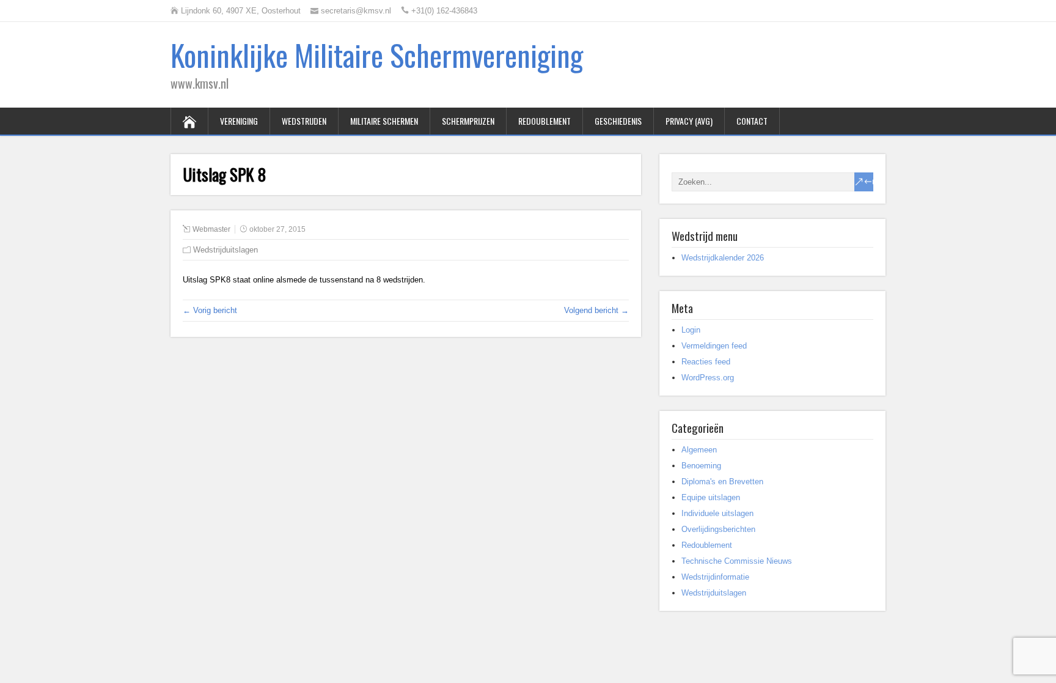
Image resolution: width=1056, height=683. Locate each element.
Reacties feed (705, 361)
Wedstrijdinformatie (715, 576)
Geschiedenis (618, 120)
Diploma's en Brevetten (722, 481)
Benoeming (701, 465)
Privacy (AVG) (689, 120)
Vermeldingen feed (714, 345)
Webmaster (211, 229)
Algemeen (699, 449)
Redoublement (544, 120)
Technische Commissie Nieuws (736, 561)
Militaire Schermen (384, 120)
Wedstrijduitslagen (225, 249)
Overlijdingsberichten (718, 529)
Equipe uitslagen (710, 497)
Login (690, 329)
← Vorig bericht (210, 310)
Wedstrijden (304, 120)
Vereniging (239, 120)
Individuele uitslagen (717, 513)
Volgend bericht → (596, 310)
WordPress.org (707, 377)
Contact (752, 120)
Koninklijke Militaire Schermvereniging (376, 54)
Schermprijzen (468, 120)
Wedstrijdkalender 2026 (722, 257)
